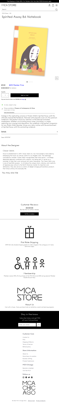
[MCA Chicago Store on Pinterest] (32, 377)
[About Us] (29, 292)
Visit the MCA (27, 370)
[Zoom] (56, 78)
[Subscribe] (39, 325)
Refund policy (27, 346)
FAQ (24, 339)
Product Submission (28, 361)
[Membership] (29, 261)
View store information (9, 112)
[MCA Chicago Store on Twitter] (29, 377)
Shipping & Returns (28, 342)
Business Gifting (27, 358)
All (10, 13)
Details (3, 132)
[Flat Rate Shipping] (29, 230)
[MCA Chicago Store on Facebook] (26, 377)
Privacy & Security (40, 400)
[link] (29, 394)
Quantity (3, 91)
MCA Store (5, 13)
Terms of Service (27, 344)
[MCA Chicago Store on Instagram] (23, 377)
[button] (5, 88)
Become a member (28, 368)
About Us (25, 354)
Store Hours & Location (29, 356)
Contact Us (26, 337)
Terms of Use (31, 400)
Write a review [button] (29, 214)
